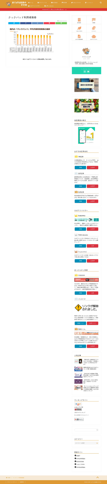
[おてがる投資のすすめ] (16, 7)
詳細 (80, 167)
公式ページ (92, 323)
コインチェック (78, 125)
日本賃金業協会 (80, 467)
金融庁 (78, 455)
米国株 (65, 2)
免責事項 (22, 482)
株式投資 (55, 2)
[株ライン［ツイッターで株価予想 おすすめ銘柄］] (86, 419)
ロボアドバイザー (35, 6)
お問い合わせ (50, 6)
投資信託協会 (80, 461)
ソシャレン (89, 2)
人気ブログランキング (79, 412)
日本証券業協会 (80, 458)
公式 (92, 245)
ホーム (31, 2)
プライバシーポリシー (12, 482)
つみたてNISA (76, 2)
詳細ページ (80, 323)
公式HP (92, 167)
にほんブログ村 (78, 407)
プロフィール (43, 2)
